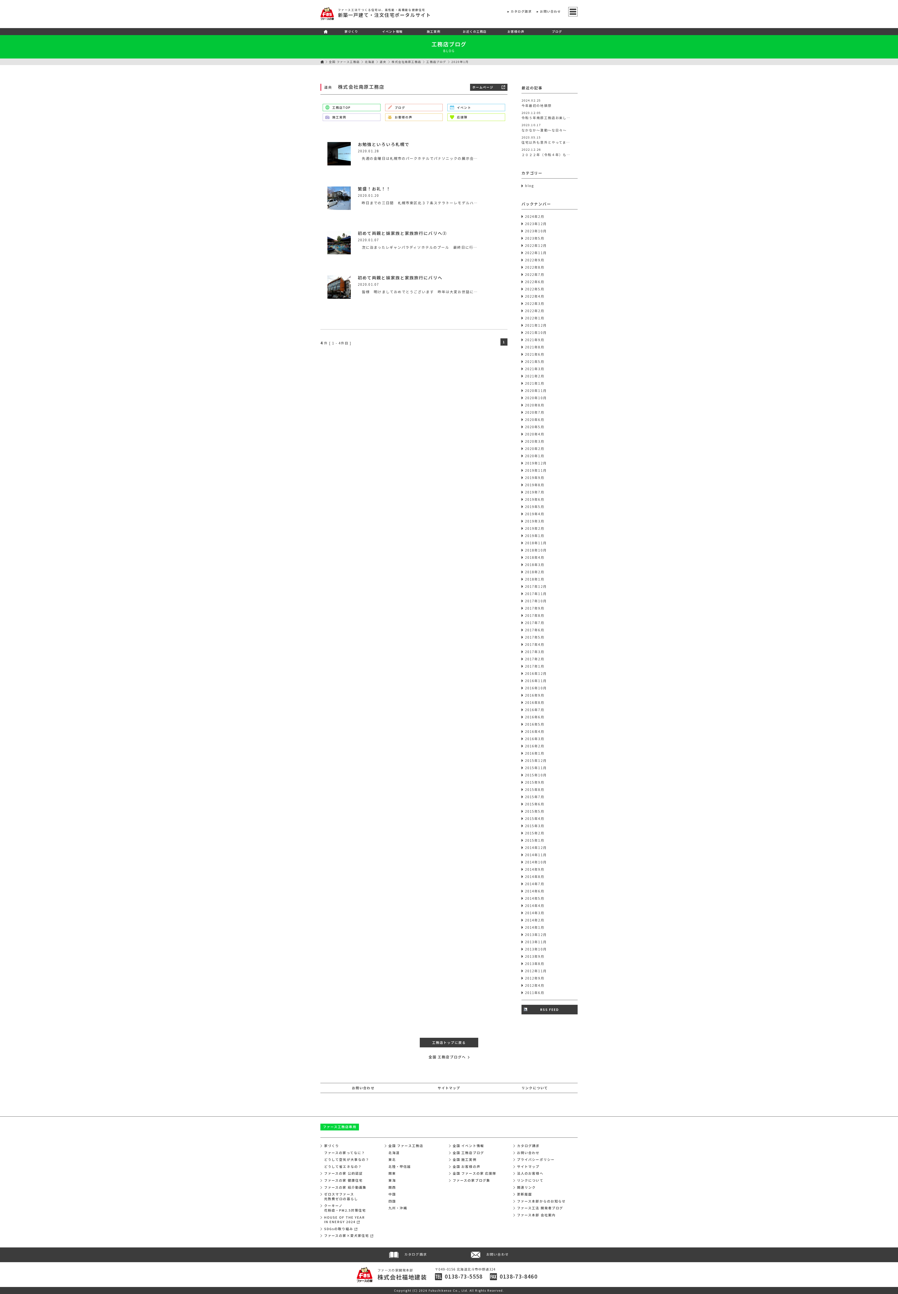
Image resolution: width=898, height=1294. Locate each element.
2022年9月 (534, 260)
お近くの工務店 (475, 31)
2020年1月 (534, 455)
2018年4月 (534, 557)
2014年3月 (534, 912)
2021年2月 (534, 376)
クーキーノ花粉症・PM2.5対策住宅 (345, 1208)
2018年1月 (534, 579)
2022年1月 (534, 318)
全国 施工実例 (465, 1159)
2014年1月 (534, 927)
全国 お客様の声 (466, 1166)
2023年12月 (536, 223)
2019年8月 (534, 485)
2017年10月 (536, 601)
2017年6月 (534, 630)
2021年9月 (534, 339)
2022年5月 (534, 289)
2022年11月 (536, 252)
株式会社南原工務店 (406, 62)
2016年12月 (536, 673)
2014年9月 (534, 869)
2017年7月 (534, 622)
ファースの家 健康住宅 (343, 1180)
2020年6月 (534, 419)
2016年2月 (534, 746)
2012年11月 (536, 971)
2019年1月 (534, 535)
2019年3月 (534, 521)
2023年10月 (536, 231)
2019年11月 (536, 470)
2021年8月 (534, 347)
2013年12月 (536, 934)
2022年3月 (534, 303)
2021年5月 (534, 361)
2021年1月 (534, 383)
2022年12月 (536, 245)
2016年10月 (536, 688)
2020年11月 (536, 390)
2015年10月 (536, 775)
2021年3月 (534, 368)
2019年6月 (534, 499)
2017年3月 (534, 651)
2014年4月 (534, 905)
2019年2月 (534, 528)
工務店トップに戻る (449, 1042)
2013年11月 (536, 941)
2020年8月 (534, 405)
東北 (392, 1159)
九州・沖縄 (397, 1208)
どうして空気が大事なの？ (346, 1159)
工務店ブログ (449, 44)
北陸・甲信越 (399, 1166)
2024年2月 (534, 216)
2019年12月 (536, 463)
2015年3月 (534, 825)
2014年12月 (536, 847)
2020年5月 (534, 426)
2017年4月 (534, 644)
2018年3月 (534, 564)
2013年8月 (534, 963)
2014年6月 (534, 891)
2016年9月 (534, 695)
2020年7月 (534, 412)
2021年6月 (534, 354)
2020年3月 (534, 441)
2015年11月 (536, 767)
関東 (392, 1173)
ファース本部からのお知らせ (541, 1201)
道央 (383, 62)
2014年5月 (534, 898)
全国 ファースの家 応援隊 (474, 1173)
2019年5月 (534, 506)
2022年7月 (534, 274)
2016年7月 (534, 709)
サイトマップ (449, 1088)
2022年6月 (534, 281)
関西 (392, 1187)
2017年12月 (536, 586)
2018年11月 (536, 543)
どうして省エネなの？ (343, 1166)
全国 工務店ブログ (468, 1152)
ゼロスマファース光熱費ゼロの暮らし (341, 1196)
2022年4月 (534, 296)
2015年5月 (534, 811)
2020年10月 (536, 397)
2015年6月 (534, 804)
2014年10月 (536, 862)
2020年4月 (534, 434)
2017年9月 (534, 608)
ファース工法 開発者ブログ (540, 1208)
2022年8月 (534, 267)
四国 (392, 1201)
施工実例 (433, 31)
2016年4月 (534, 731)
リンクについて (534, 1088)
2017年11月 (536, 593)
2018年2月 (534, 572)
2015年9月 (534, 782)
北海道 (370, 62)
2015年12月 (536, 760)
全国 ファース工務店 (344, 62)
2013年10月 (536, 949)
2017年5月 (534, 637)
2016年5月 (534, 724)
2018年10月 (536, 550)
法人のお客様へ (530, 1173)
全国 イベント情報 (468, 1145)
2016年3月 (534, 738)
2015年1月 (534, 840)
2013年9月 (534, 956)
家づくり (351, 31)
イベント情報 (392, 31)
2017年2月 (534, 659)
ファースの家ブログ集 (471, 1180)
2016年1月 (534, 753)
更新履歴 (524, 1194)
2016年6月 (534, 717)
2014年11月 (536, 854)
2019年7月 (534, 492)
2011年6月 (534, 992)
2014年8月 (534, 876)
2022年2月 (534, 310)
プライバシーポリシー (536, 1159)
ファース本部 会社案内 (536, 1215)
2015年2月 (534, 833)
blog (529, 185)
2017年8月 (534, 615)
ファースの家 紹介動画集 (345, 1187)
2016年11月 (536, 680)
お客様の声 (516, 31)
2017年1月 (534, 666)
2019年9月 (534, 477)
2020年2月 (534, 448)
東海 (392, 1180)
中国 (392, 1194)
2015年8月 (534, 789)
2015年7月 (534, 796)
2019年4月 (534, 514)
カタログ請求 (521, 11)
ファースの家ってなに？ (344, 1152)
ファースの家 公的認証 (343, 1173)
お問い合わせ (550, 11)
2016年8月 (534, 702)
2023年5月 (534, 238)
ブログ (557, 31)
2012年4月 (534, 985)
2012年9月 (534, 978)
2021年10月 (536, 332)
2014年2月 (534, 920)
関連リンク (526, 1187)
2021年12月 (536, 325)
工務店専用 (340, 1126)
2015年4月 (534, 818)
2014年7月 (534, 883)
